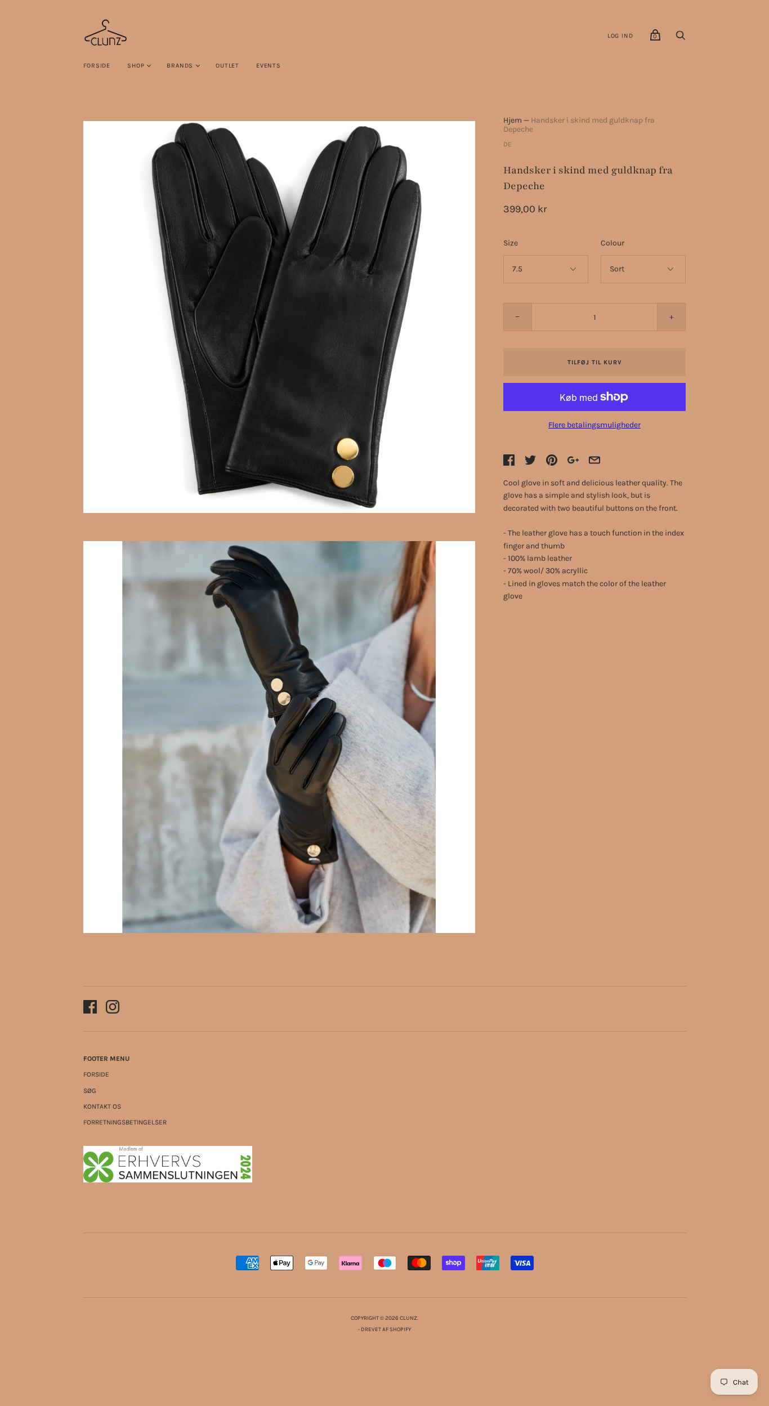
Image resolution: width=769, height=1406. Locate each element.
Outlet (227, 65)
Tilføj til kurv (594, 362)
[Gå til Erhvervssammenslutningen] (167, 1180)
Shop (135, 65)
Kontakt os (102, 1106)
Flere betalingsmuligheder (594, 425)
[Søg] (680, 38)
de (507, 144)
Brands (180, 65)
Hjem (512, 120)
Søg (89, 1091)
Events (268, 65)
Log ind (620, 35)
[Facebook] (90, 1008)
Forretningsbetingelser (125, 1122)
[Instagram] (112, 1008)
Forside (97, 65)
